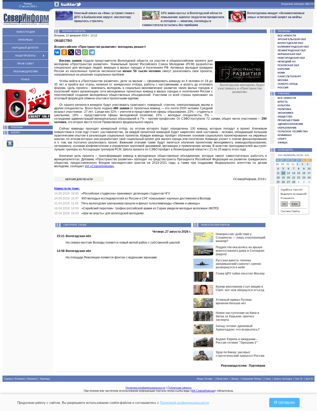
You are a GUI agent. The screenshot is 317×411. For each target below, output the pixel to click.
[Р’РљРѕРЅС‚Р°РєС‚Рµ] (57, 52)
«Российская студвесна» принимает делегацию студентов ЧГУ (125, 193)
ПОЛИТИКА (284, 109)
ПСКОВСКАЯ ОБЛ (288, 65)
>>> (307, 155)
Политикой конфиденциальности (184, 403)
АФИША (283, 142)
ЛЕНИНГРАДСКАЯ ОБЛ (292, 50)
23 (303, 177)
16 (303, 173)
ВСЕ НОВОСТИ (287, 35)
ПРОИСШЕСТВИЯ (288, 120)
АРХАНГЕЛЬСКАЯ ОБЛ (292, 39)
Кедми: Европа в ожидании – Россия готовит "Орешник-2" (237, 340)
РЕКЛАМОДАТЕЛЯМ (25, 71)
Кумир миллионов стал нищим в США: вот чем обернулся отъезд (240, 288)
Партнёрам (257, 365)
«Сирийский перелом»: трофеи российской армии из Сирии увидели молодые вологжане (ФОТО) (150, 208)
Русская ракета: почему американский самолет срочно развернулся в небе (238, 264)
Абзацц (234, 378)
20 (288, 177)
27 (288, 182)
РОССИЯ (283, 87)
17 (309, 173)
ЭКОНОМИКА (285, 112)
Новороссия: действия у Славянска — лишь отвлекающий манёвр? (240, 237)
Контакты (20, 378)
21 (293, 177)
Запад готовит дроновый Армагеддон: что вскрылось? (238, 327)
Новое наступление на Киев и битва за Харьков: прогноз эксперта (237, 316)
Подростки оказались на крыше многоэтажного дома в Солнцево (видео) (240, 251)
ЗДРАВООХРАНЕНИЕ (290, 124)
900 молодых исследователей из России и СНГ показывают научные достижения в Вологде (146, 198)
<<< (280, 155)
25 (278, 182)
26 (283, 182)
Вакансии (32, 378)
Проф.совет (222, 378)
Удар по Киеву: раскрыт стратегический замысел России (240, 354)
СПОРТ (282, 138)
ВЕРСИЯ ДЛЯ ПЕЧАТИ (79, 179)
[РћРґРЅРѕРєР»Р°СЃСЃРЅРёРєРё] (64, 52)
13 (288, 173)
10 (309, 168)
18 (278, 177)
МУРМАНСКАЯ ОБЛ (289, 54)
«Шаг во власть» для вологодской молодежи (112, 213)
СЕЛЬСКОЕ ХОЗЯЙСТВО (293, 131)
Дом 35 (309, 378)
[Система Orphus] (293, 213)
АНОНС (15, 132)
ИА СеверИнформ (203, 390)
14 (293, 173)
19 (283, 177)
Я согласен (284, 402)
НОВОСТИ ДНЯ (25, 31)
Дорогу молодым (283, 378)
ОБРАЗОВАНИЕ (287, 127)
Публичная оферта (179, 387)
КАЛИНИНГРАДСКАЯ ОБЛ (293, 46)
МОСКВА (283, 80)
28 (293, 182)
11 (278, 173)
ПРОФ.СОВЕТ (25, 63)
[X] (71, 52)
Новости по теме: (67, 188)
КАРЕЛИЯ (284, 69)
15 (298, 173)
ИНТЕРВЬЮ (25, 39)
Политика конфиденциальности (145, 387)
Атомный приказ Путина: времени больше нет (234, 301)
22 (298, 177)
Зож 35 (298, 378)
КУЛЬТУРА (284, 105)
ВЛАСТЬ (283, 101)
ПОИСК (25, 79)
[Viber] (78, 52)
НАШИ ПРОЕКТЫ (25, 55)
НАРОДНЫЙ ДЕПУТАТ (25, 47)
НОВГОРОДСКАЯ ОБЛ (291, 57)
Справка (8, 378)
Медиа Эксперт (204, 378)
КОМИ (281, 72)
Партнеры (45, 378)
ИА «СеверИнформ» (99, 166)
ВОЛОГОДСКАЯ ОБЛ (290, 43)
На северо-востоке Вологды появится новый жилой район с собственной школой (123, 242)
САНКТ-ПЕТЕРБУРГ (289, 76)
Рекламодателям (234, 365)
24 (309, 177)
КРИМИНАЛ (284, 135)
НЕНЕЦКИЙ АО (287, 61)
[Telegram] (92, 52)
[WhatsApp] (85, 52)
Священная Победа (251, 378)
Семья (267, 378)
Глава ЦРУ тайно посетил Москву (240, 273)
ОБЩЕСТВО (285, 116)
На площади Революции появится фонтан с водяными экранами (111, 257)
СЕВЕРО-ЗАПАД (287, 83)
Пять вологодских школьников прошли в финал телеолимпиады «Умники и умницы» (140, 203)
